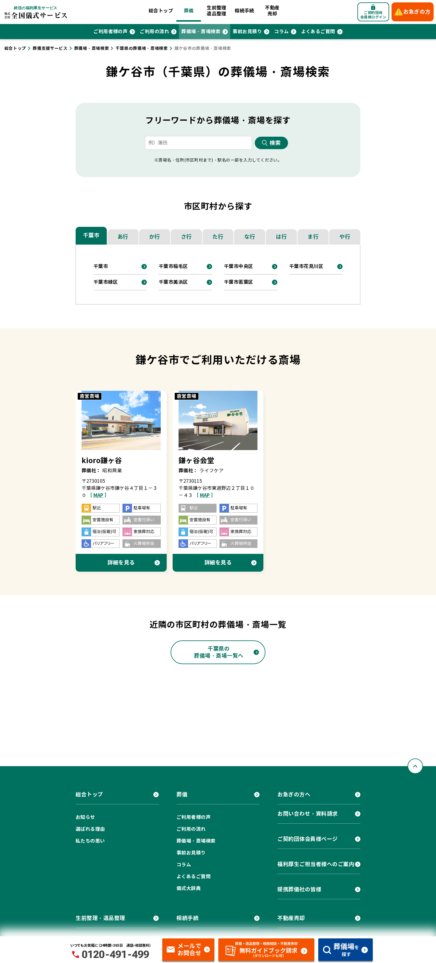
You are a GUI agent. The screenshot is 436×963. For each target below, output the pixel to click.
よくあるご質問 (318, 31)
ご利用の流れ (154, 31)
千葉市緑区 (105, 282)
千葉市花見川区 (306, 266)
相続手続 (244, 11)
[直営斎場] (121, 420)
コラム (281, 31)
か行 (154, 236)
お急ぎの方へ (293, 794)
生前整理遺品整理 (216, 11)
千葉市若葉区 (238, 282)
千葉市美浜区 (173, 282)
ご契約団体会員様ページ (307, 839)
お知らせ (85, 817)
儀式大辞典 (188, 888)
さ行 (186, 236)
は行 (281, 236)
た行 (217, 236)
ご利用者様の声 (110, 31)
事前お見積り (247, 31)
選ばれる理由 (90, 829)
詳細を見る (121, 562)
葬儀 (189, 11)
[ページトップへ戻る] (415, 766)
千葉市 (91, 235)
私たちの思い (90, 841)
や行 (344, 236)
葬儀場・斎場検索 (200, 31)
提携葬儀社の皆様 (299, 889)
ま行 (313, 236)
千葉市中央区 (238, 266)
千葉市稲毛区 (173, 266)
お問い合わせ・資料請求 (307, 813)
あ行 (122, 236)
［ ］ (98, 495)
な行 (249, 236)
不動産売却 (272, 11)
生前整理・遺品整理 (100, 918)
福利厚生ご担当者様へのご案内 (315, 864)
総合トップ (161, 11)
